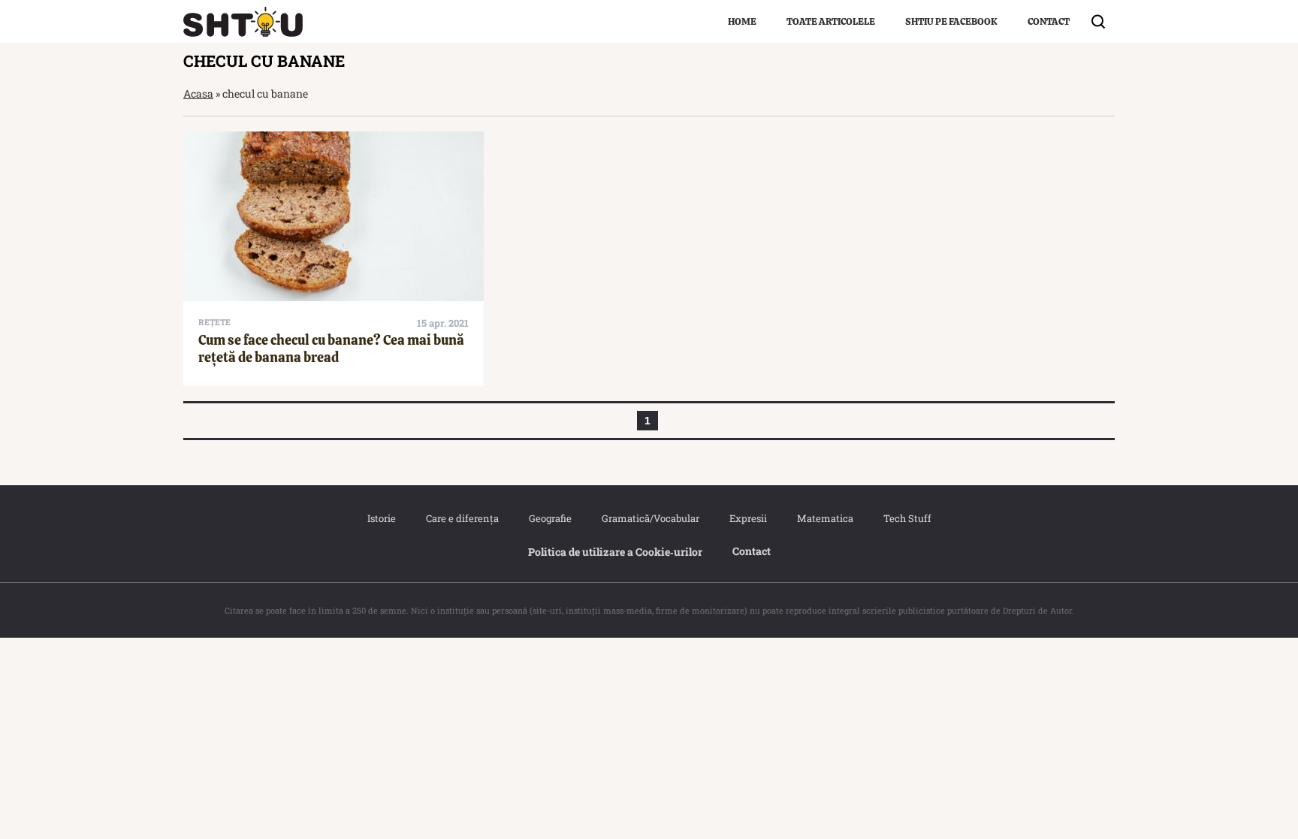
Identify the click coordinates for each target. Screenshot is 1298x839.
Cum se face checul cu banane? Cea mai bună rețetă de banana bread (331, 348)
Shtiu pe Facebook (951, 21)
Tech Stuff (907, 518)
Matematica (825, 518)
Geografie (550, 518)
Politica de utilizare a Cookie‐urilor (615, 552)
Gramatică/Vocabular (650, 518)
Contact (1049, 21)
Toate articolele (830, 21)
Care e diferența (462, 518)
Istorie (381, 518)
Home (742, 21)
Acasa (198, 93)
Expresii (748, 518)
